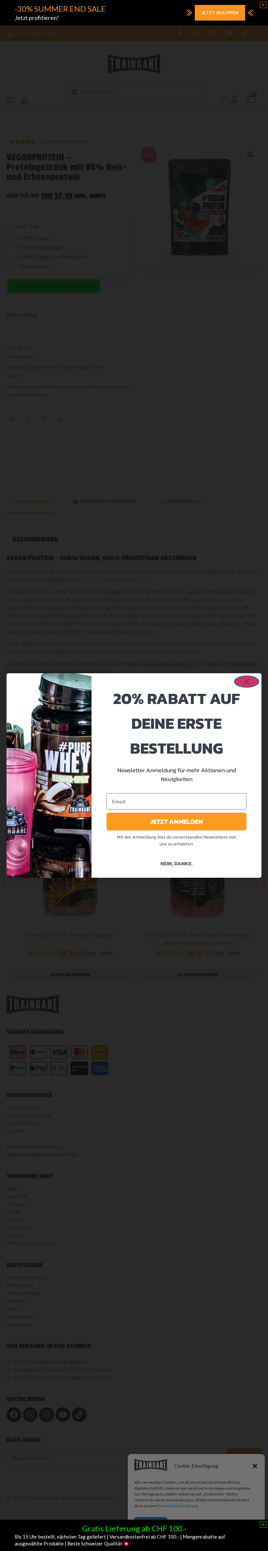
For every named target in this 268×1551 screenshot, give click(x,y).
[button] (255, 1466)
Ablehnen (184, 1524)
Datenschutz (201, 1539)
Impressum (226, 1539)
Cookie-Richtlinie (172, 1539)
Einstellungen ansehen (230, 1524)
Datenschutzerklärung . (179, 1505)
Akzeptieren (151, 1524)
